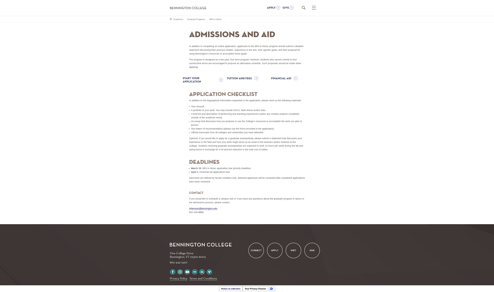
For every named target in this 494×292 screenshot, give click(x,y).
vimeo (209, 272)
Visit (293, 250)
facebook (172, 272)
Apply (275, 250)
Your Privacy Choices (255, 288)
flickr (194, 272)
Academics (180, 19)
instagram (180, 272)
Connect (256, 250)
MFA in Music (215, 19)
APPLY (271, 7)
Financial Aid (281, 78)
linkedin (202, 272)
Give (312, 250)
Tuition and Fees (239, 78)
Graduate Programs (196, 19)
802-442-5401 (178, 262)
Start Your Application (192, 80)
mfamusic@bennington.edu (203, 208)
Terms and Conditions (203, 278)
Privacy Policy (178, 278)
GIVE (286, 7)
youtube (187, 272)
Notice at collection (230, 288)
